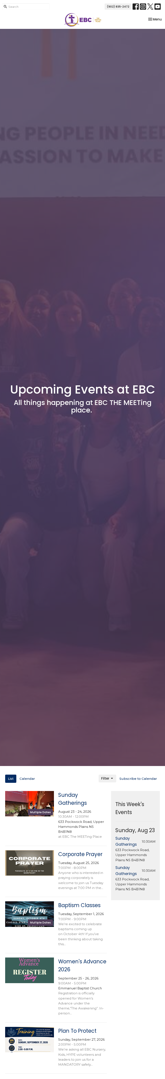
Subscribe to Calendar (138, 779)
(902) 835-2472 (118, 7)
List (11, 779)
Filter (105, 778)
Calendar (27, 779)
